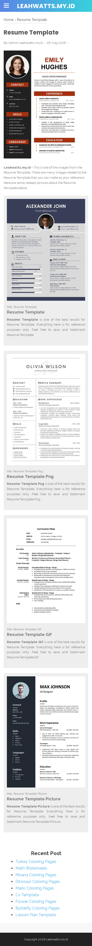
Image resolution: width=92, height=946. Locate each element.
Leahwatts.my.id (46, 6)
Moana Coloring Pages (35, 875)
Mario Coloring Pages (34, 888)
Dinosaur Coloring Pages (37, 881)
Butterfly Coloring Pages (37, 908)
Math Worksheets (31, 868)
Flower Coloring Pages (35, 901)
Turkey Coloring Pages (35, 861)
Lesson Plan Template (35, 914)
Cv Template (27, 895)
